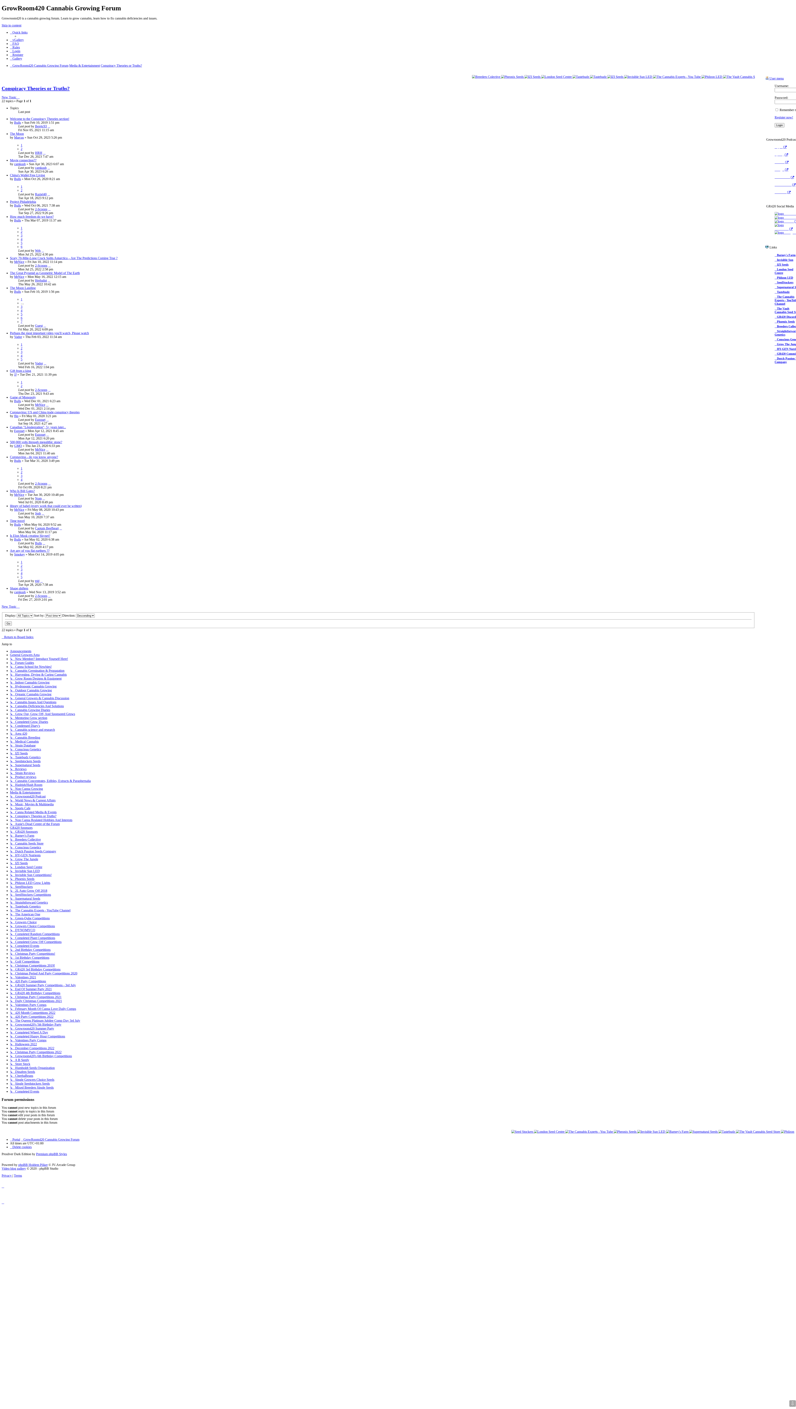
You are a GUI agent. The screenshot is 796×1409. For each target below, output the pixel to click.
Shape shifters (19, 588)
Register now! (784, 117)
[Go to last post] (49, 126)
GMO (18, 446)
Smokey (19, 554)
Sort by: (39, 615)
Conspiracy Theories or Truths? (36, 88)
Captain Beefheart (47, 528)
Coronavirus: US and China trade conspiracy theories (45, 412)
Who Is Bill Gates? (22, 491)
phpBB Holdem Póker (33, 1165)
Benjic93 (41, 126)
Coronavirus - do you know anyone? (34, 457)
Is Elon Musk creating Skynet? (30, 535)
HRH (38, 153)
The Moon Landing (23, 288)
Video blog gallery (14, 1168)
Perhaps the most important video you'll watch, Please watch (49, 333)
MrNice (19, 262)
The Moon (17, 134)
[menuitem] (17, 40)
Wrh (38, 250)
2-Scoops (41, 209)
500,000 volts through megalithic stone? (36, 442)
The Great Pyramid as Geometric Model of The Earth (45, 273)
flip (16, 416)
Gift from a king (20, 371)
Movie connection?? (23, 160)
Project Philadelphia (23, 201)
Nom (38, 498)
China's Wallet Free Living (27, 175)
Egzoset (40, 419)
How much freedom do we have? (32, 216)
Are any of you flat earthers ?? (30, 550)
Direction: (69, 615)
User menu (776, 78)
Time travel (17, 521)
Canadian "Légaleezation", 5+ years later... (38, 427)
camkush (20, 164)
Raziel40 (41, 194)
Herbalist (41, 280)
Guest (39, 325)
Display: (11, 615)
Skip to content (11, 25)
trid (37, 581)
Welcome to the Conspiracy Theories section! (39, 119)
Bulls (17, 122)
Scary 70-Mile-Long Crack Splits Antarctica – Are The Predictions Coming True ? (64, 258)
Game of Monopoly (23, 397)
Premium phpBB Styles (51, 1154)
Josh (38, 513)
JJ (15, 374)
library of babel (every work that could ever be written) (46, 506)
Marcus (19, 137)
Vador (18, 337)
